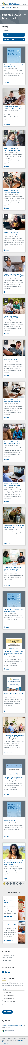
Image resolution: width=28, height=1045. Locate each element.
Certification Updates (9, 998)
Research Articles (8, 1007)
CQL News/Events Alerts (9, 1001)
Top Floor (20, 1040)
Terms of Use (5, 1043)
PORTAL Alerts (7, 1004)
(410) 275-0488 (6, 961)
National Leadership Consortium (13, 1025)
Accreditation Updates (9, 995)
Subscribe (7, 1012)
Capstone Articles (8, 992)
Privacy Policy (5, 1041)
